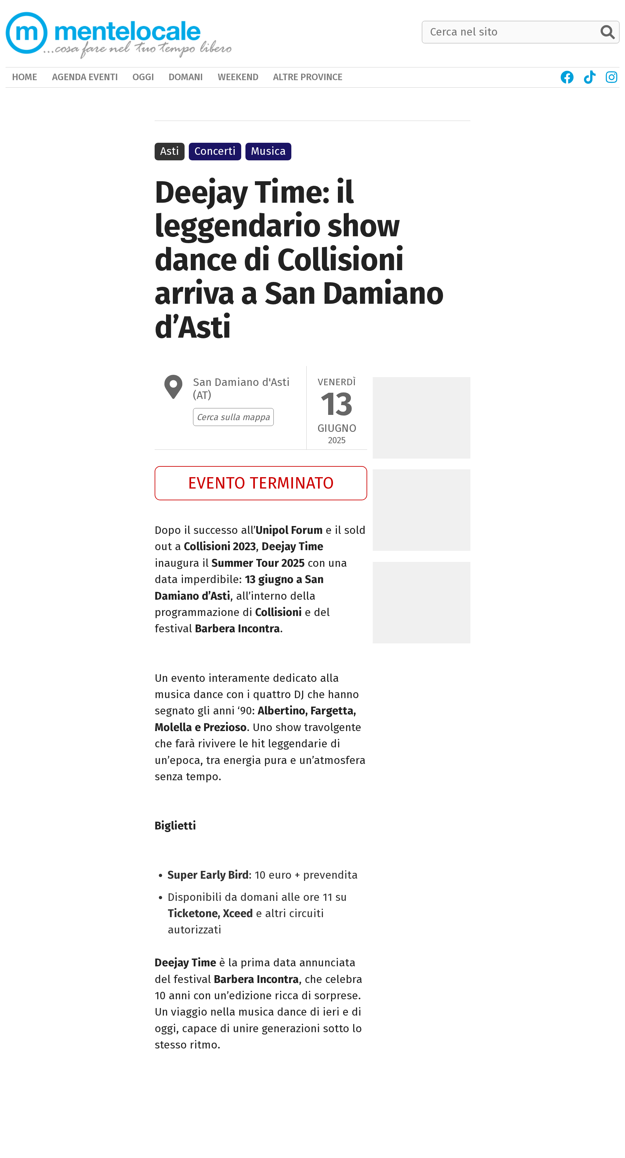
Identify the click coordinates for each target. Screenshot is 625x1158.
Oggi (143, 77)
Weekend (238, 77)
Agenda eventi (85, 77)
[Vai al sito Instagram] (611, 77)
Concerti (215, 151)
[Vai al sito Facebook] (567, 77)
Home (24, 77)
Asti (169, 151)
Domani (186, 77)
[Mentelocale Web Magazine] (119, 33)
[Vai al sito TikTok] (589, 77)
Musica (268, 151)
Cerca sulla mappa (233, 417)
